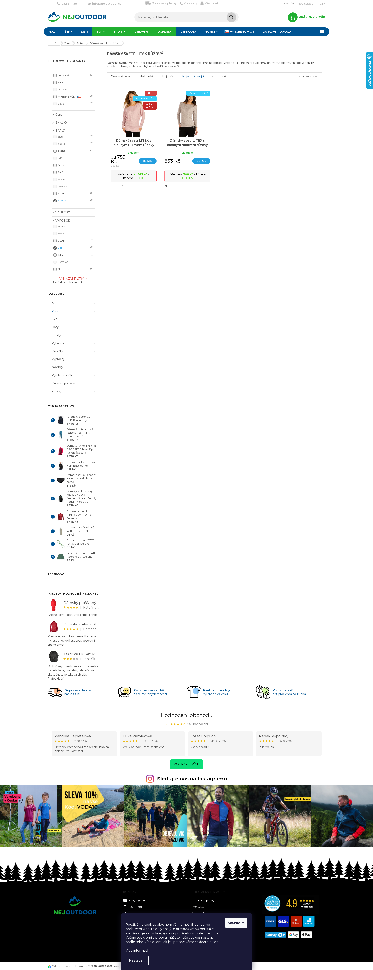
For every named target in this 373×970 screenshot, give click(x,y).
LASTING (75, 261)
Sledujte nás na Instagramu (192, 779)
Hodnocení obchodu (186, 715)
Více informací (137, 950)
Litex (75, 247)
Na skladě (75, 75)
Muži (55, 303)
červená (75, 186)
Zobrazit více (186, 764)
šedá (75, 172)
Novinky (57, 367)
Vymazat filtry (71, 278)
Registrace (305, 3)
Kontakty (190, 3)
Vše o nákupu (214, 3)
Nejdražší (168, 76)
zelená (75, 150)
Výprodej (58, 359)
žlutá (75, 136)
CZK (322, 3)
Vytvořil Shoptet (61, 966)
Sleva (75, 103)
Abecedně (219, 76)
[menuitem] (52, 31)
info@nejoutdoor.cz (140, 900)
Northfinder (75, 269)
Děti (55, 319)
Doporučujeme (121, 76)
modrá (75, 179)
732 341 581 (135, 906)
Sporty (56, 335)
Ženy (55, 311)
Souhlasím (236, 923)
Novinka (75, 89)
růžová (75, 200)
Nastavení (137, 960)
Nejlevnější (147, 76)
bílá (75, 158)
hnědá (75, 193)
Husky (75, 226)
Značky (57, 391)
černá (75, 165)
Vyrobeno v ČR (75, 96)
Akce (75, 82)
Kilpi (75, 254)
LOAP (75, 240)
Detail (147, 161)
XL (123, 185)
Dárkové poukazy (64, 383)
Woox (75, 233)
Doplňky (57, 351)
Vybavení (58, 343)
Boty (55, 327)
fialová (75, 143)
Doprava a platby (164, 3)
